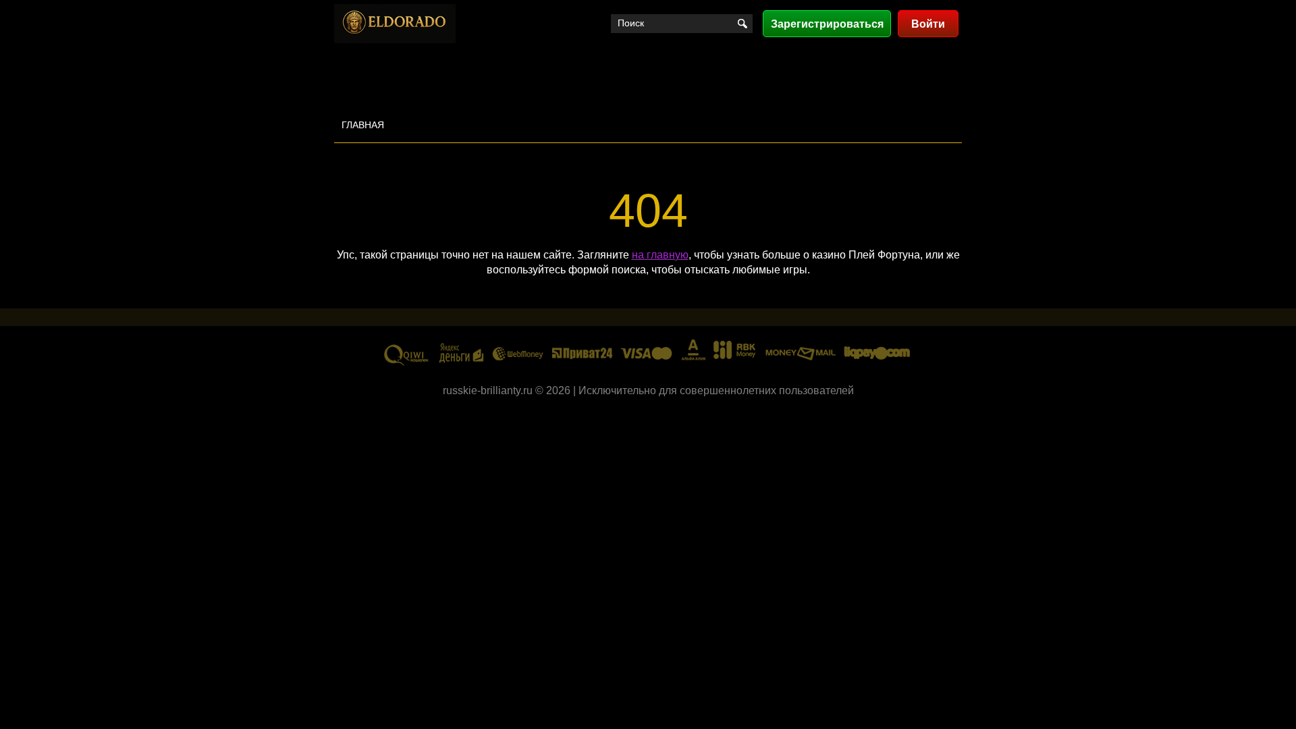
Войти (928, 24)
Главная (363, 124)
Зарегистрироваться (827, 24)
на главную (660, 255)
